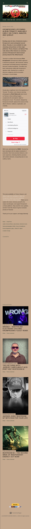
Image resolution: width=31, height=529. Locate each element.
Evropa (8, 230)
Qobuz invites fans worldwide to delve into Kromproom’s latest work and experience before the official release (14, 198)
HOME (4, 19)
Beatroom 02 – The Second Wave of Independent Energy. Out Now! (15, 455)
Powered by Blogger (16, 513)
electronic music (23, 224)
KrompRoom (22, 226)
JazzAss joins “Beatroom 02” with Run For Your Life (15, 417)
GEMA (13, 226)
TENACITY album (18, 228)
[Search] (27, 2)
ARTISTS (18, 19)
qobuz (12, 228)
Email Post (9, 221)
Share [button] (4, 221)
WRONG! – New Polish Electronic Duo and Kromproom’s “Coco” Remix (15, 328)
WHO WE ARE (11, 19)
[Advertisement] (15, 289)
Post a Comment (10, 333)
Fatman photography (7, 226)
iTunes (17, 226)
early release (16, 224)
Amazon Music (9, 224)
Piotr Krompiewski (7, 228)
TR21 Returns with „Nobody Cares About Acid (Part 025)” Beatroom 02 (15, 367)
